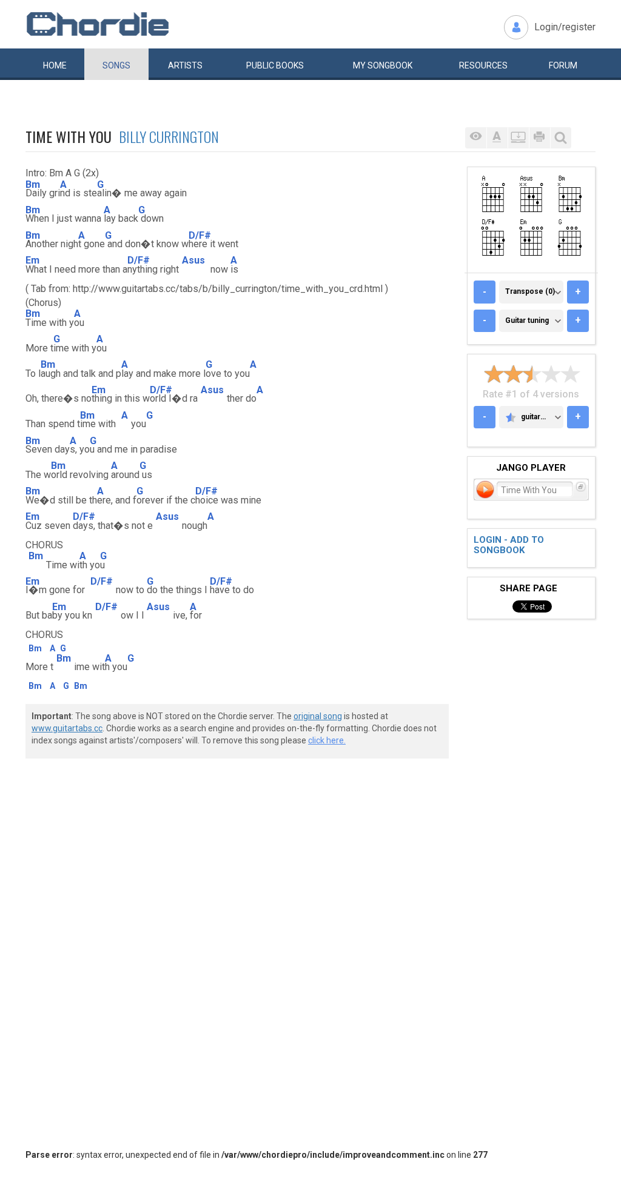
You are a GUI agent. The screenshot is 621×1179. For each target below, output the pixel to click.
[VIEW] (475, 137)
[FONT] (497, 137)
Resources (483, 65)
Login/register (565, 27)
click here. (327, 740)
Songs (116, 65)
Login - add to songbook (509, 545)
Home (55, 65)
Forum (563, 65)
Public (275, 65)
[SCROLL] (518, 137)
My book (382, 65)
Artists (185, 65)
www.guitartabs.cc (67, 728)
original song (318, 716)
